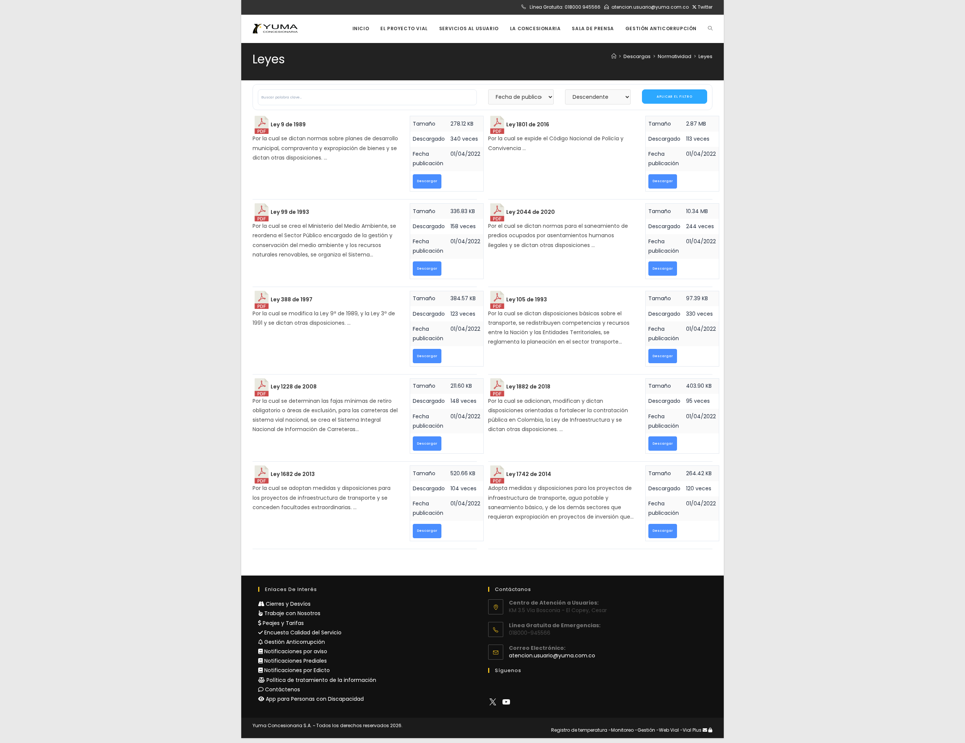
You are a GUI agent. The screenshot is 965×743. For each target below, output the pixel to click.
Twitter (704, 7)
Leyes (705, 56)
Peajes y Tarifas (282, 623)
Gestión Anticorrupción (294, 642)
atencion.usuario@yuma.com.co (650, 7)
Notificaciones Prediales (295, 661)
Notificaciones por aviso (295, 651)
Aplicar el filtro (674, 96)
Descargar (427, 181)
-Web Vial (667, 730)
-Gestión (645, 730)
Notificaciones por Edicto (296, 670)
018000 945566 (582, 7)
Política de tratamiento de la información (320, 680)
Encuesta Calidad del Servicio (302, 632)
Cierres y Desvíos (287, 604)
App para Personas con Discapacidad (314, 699)
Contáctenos (281, 689)
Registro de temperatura (579, 730)
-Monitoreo (621, 730)
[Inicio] (613, 56)
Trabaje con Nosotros (291, 613)
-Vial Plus (691, 730)
